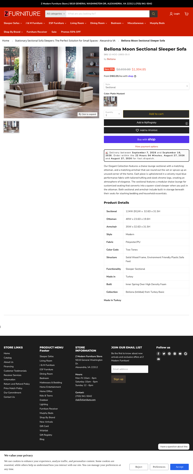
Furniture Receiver (37, 32)
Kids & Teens (46, 395)
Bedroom (116, 23)
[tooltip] (186, 123)
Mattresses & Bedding (51, 382)
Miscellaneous (136, 23)
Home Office (46, 391)
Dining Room (97, 23)
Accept (179, 466)
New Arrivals (46, 421)
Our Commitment (12, 392)
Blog (42, 439)
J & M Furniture (34, 23)
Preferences (159, 466)
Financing (9, 366)
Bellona (111, 59)
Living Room (77, 23)
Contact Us (9, 396)
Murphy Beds (157, 23)
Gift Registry (46, 434)
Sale (54, 32)
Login (177, 13)
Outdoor (44, 399)
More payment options (146, 146)
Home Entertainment (50, 386)
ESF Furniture (57, 23)
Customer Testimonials (15, 370)
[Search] (153, 13)
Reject (138, 466)
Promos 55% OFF (71, 32)
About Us (8, 362)
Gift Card (44, 426)
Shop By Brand (12, 32)
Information (9, 379)
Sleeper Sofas (12, 23)
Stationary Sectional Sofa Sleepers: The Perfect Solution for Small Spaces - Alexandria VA (65, 40)
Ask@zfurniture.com (85, 399)
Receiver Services (12, 375)
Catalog (8, 357)
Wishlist (44, 430)
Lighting (44, 404)
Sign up (118, 379)
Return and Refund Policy (17, 383)
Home (5, 40)
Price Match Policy (13, 388)
